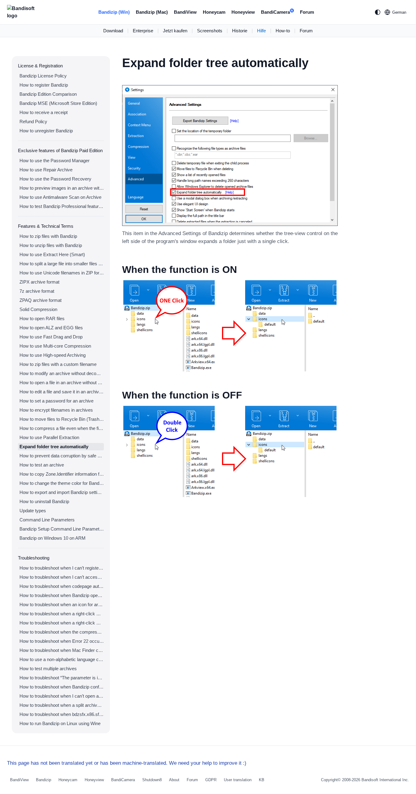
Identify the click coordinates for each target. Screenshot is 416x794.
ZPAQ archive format (40, 300)
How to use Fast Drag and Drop (51, 336)
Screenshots (209, 30)
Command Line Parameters (47, 519)
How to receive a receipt (43, 112)
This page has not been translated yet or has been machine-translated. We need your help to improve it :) (126, 763)
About (174, 780)
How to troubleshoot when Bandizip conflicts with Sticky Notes (61, 686)
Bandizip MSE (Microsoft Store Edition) (58, 103)
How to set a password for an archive (56, 400)
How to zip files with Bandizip (48, 236)
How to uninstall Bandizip (44, 501)
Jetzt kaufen (175, 30)
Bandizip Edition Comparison (48, 94)
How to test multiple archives (48, 668)
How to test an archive (41, 464)
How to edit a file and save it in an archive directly (61, 391)
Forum (307, 12)
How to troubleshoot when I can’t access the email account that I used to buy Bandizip (61, 577)
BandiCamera (277, 12)
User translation (238, 780)
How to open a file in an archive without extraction (61, 382)
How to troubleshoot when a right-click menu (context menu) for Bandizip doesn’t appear (61, 613)
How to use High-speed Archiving (52, 355)
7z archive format (36, 291)
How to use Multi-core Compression (55, 346)
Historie (239, 30)
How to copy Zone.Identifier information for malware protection (61, 474)
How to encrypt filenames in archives (56, 410)
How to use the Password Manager (54, 160)
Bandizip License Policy (43, 75)
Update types (32, 510)
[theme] (378, 12)
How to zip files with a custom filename (58, 364)
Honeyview (243, 12)
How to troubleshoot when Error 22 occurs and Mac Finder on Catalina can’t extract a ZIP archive (61, 641)
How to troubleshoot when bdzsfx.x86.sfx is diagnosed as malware (61, 714)
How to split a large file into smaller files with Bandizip (61, 263)
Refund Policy (33, 121)
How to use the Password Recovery (55, 178)
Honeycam (214, 12)
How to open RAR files (42, 318)
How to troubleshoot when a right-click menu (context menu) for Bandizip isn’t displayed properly (61, 622)
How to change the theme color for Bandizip (61, 483)
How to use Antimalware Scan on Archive (60, 197)
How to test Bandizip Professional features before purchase (61, 206)
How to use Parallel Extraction (49, 437)
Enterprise (143, 30)
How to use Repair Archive (45, 169)
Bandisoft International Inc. (385, 780)
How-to (283, 30)
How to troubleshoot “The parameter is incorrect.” (61, 677)
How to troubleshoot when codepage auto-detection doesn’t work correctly (61, 586)
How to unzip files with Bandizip (50, 245)
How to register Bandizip (43, 85)
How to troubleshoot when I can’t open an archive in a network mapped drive (61, 696)
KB (261, 780)
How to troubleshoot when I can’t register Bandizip (61, 567)
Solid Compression (38, 309)
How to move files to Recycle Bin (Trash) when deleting (61, 419)
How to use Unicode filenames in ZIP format (61, 272)
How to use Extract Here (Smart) (52, 254)
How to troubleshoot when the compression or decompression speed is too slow (61, 632)
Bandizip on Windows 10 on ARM (52, 538)
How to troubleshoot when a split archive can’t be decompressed (61, 705)
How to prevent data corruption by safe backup (61, 455)
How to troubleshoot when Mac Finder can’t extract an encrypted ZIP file (61, 650)
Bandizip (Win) (114, 12)
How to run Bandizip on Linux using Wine (59, 723)
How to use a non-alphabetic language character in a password (61, 659)
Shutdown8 (152, 780)
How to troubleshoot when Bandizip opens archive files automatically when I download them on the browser (61, 595)
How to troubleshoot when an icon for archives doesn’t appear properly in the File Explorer (61, 604)
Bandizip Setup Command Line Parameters (61, 528)
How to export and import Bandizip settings (61, 492)
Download (113, 30)
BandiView (185, 12)
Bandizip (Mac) (152, 12)
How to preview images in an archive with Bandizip (61, 188)
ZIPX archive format (39, 281)
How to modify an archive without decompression (61, 373)
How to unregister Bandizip (46, 130)
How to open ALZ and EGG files (51, 327)
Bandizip (43, 780)
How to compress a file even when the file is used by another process (61, 428)
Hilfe (261, 30)
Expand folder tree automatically (53, 446)
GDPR (211, 780)
